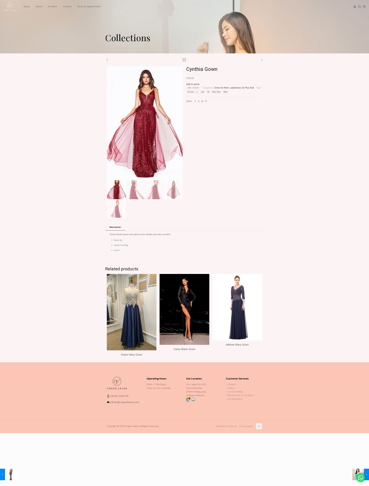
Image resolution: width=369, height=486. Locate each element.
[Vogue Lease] (10, 6)
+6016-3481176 (119, 396)
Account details (235, 391)
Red (225, 92)
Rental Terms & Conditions (240, 395)
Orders (230, 388)
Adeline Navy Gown (237, 344)
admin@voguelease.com (124, 402)
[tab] (115, 227)
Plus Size (249, 87)
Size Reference (234, 399)
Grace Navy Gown (131, 354)
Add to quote (192, 84)
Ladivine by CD (237, 87)
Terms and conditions (226, 426)
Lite (202, 92)
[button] (360, 477)
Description (115, 227)
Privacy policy (246, 426)
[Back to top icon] (259, 426)
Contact (231, 384)
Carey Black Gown (184, 349)
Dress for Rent (221, 87)
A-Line (191, 92)
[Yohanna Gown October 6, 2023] (8, 474)
